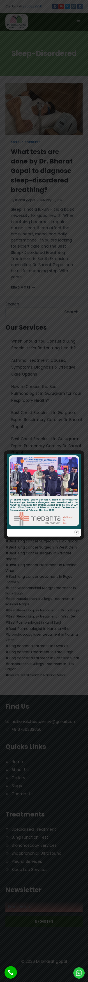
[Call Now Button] (11, 972)
